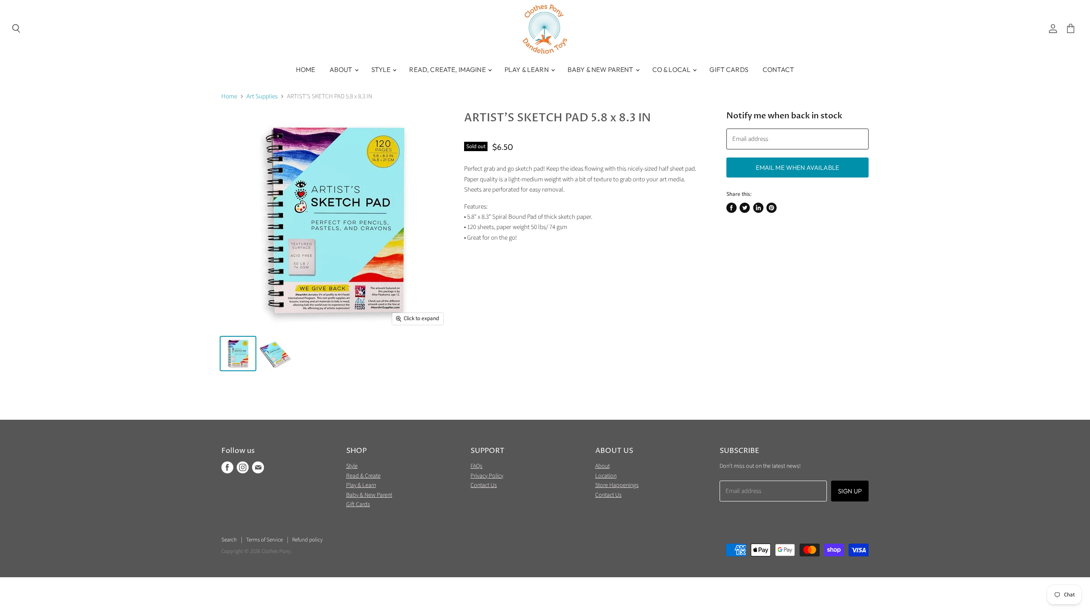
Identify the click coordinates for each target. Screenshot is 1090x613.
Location (606, 476)
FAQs (476, 466)
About (342, 69)
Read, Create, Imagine (448, 69)
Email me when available (797, 167)
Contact (778, 69)
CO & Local (672, 69)
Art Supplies (262, 96)
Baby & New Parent (601, 69)
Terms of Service (264, 540)
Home (306, 69)
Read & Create (363, 476)
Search (229, 540)
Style (381, 69)
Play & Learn (527, 69)
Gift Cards (729, 69)
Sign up (850, 491)
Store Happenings (617, 485)
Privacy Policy (486, 476)
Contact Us (483, 485)
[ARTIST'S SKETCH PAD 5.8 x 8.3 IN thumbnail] (238, 353)
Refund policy (307, 540)
